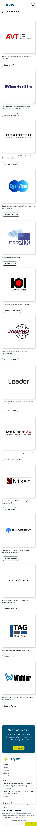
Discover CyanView (11, 215)
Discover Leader (10, 410)
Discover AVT (9, 65)
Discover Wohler (10, 706)
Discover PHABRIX (10, 558)
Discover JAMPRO (10, 360)
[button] (19, 748)
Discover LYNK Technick (12, 459)
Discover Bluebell (10, 115)
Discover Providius (10, 609)
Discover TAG (9, 657)
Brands (5, 767)
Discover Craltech (10, 164)
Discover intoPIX (10, 263)
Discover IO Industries (12, 311)
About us (6, 773)
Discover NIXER (9, 509)
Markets (6, 770)
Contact (6, 776)
